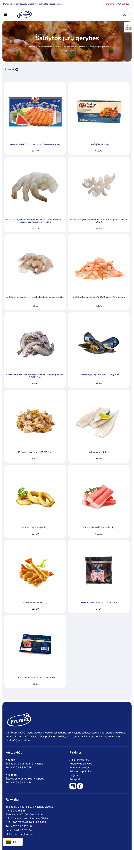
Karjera (73, 775)
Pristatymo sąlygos (80, 763)
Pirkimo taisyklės (79, 767)
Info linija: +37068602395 (118, 3)
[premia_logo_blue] (24, 10)
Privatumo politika (80, 771)
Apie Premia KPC (79, 760)
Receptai (74, 779)
